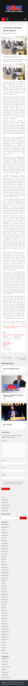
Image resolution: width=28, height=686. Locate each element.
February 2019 (4, 653)
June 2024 (3, 538)
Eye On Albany (4, 502)
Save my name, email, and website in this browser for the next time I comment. (14, 483)
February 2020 (4, 623)
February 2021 (4, 613)
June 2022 (3, 586)
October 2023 (4, 551)
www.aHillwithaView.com (10, 326)
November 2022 (5, 575)
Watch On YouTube (5, 677)
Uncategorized (4, 675)
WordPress (21, 684)
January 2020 (4, 626)
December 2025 (5, 524)
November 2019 (5, 631)
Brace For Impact (7, 424)
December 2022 (5, 572)
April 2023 (3, 562)
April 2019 (3, 650)
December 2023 (5, 548)
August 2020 (4, 618)
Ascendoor (8, 684)
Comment (4, 441)
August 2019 (4, 639)
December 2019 (5, 629)
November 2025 (5, 527)
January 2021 (4, 615)
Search (23, 518)
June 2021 (3, 607)
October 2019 (4, 634)
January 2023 (4, 570)
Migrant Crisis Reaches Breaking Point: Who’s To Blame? (7, 344)
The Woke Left (4, 510)
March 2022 (4, 591)
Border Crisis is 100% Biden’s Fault (18, 335)
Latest (2, 497)
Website (3, 475)
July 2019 (3, 642)
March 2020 (4, 621)
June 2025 (3, 530)
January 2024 (4, 546)
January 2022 (4, 597)
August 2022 (4, 580)
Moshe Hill (6, 33)
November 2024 (5, 535)
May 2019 (3, 647)
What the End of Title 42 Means (7, 335)
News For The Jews (5, 505)
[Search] (25, 19)
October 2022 (4, 578)
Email (3, 468)
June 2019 (3, 645)
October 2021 (4, 602)
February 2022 (4, 594)
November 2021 (5, 599)
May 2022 (3, 589)
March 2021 (4, 610)
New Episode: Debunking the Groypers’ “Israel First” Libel (13, 395)
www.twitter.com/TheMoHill (10, 327)
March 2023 (4, 564)
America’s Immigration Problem (11, 369)
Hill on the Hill (4, 500)
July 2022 (3, 583)
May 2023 (3, 559)
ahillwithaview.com (16, 682)
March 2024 (4, 540)
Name (3, 460)
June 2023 (3, 556)
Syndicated (3, 669)
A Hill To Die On (4, 508)
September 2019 (5, 637)
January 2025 (4, 532)
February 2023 (4, 567)
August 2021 (4, 605)
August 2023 (4, 554)
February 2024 (4, 543)
